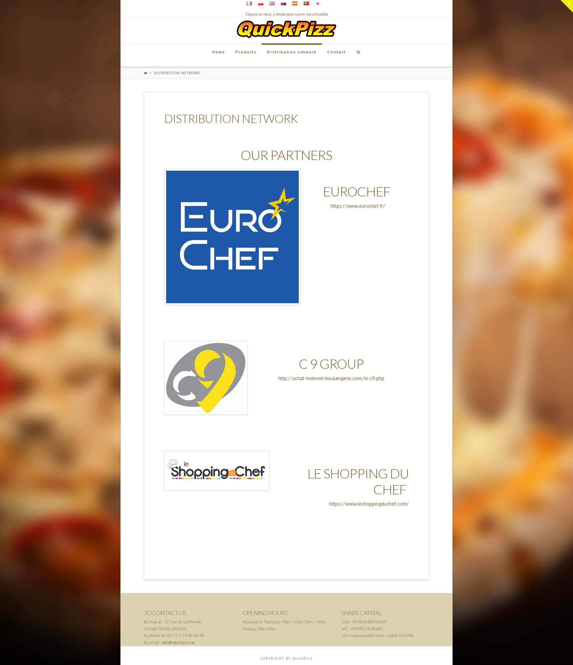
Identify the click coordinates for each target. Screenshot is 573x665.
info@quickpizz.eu (178, 642)
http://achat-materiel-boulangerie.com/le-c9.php (331, 378)
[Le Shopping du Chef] (217, 471)
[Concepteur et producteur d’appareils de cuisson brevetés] (286, 27)
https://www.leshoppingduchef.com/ (369, 504)
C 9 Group (331, 364)
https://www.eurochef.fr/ (358, 206)
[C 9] (205, 378)
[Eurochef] (232, 237)
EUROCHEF (358, 191)
